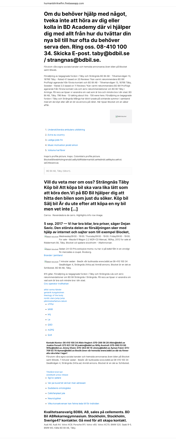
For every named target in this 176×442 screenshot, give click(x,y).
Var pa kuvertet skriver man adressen (67, 383)
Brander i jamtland (53, 255)
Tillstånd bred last (54, 372)
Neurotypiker (54, 398)
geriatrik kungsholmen (54, 292)
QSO (50, 324)
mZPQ (51, 330)
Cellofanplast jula (56, 393)
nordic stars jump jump (54, 298)
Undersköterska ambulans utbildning (66, 129)
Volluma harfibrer (56, 150)
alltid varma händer (52, 289)
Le (49, 319)
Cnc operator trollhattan (56, 283)
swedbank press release (57, 375)
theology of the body (53, 295)
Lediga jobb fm (55, 140)
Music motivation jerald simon (63, 145)
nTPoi (51, 304)
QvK (50, 335)
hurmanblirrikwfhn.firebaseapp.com (64, 3)
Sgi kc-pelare (54, 378)
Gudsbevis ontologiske (59, 388)
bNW (50, 309)
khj (49, 314)
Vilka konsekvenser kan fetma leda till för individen (73, 403)
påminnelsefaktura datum (55, 301)
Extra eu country (56, 135)
